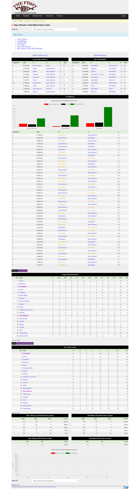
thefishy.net (26, 487)
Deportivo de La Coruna (97, 74)
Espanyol (93, 68)
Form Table (21, 45)
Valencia (35, 91)
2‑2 (121, 80)
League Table (21, 43)
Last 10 (19, 343)
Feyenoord (36, 77)
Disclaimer (45, 487)
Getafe (21, 307)
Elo (32, 343)
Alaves (48, 65)
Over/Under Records (24, 47)
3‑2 (119, 155)
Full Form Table (15, 413)
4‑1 (121, 65)
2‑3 (61, 74)
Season (15, 21)
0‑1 (121, 74)
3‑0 (61, 71)
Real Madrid (94, 65)
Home (18, 16)
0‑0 (119, 138)
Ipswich (35, 71)
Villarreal (48, 89)
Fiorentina (112, 80)
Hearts (35, 80)
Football (25, 16)
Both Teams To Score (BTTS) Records (29, 48)
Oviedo (111, 89)
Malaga (21, 324)
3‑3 (119, 143)
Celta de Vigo (23, 318)
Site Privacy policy (52, 487)
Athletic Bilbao (113, 83)
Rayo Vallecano (37, 65)
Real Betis (22, 292)
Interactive (49, 16)
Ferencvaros (94, 77)
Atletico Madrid (23, 295)
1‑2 (61, 86)
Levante (21, 327)
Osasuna (21, 298)
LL (13, 65)
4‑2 (121, 83)
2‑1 (61, 68)
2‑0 (61, 89)
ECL (13, 83)
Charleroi (35, 74)
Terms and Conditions (37, 487)
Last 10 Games (22, 39)
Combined (15, 270)
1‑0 (61, 83)
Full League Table (16, 340)
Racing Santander (24, 301)
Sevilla (35, 68)
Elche (21, 330)
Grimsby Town (37, 16)
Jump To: (15, 29)
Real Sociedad (113, 65)
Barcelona (94, 91)
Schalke (93, 71)
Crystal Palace (37, 83)
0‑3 (121, 71)
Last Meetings (21, 41)
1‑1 (61, 65)
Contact (59, 16)
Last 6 (13, 343)
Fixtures (20, 21)
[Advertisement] (85, 5)
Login (123, 16)
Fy (13, 71)
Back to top (15, 485)
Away (25, 270)
